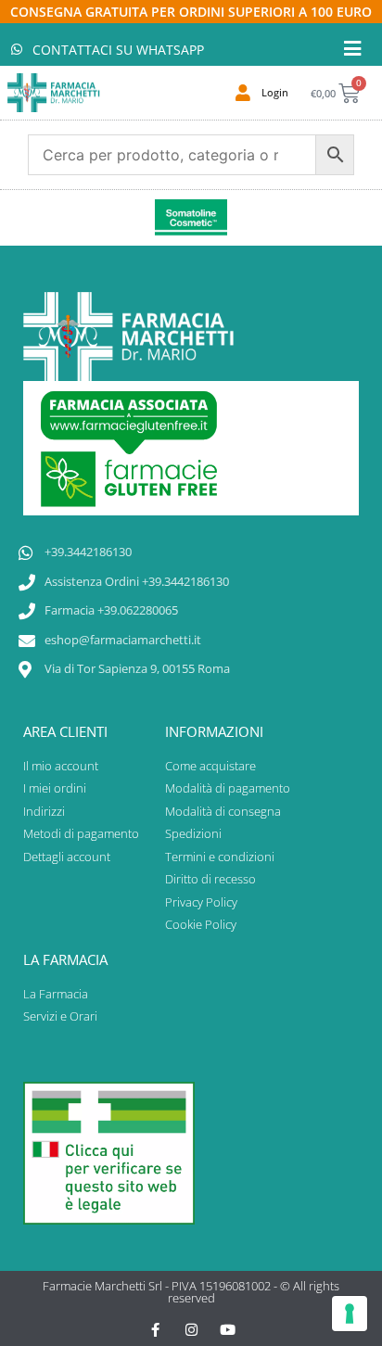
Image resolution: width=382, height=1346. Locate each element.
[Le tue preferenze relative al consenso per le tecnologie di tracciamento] (349, 1313)
